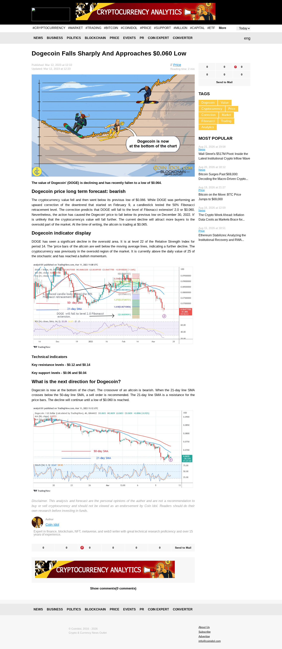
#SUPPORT (162, 28)
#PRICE (145, 28)
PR (142, 38)
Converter (183, 38)
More (222, 28)
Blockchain (95, 38)
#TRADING (93, 28)
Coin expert (158, 38)
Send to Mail (183, 547)
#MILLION (180, 28)
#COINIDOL (129, 28)
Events (129, 38)
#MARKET (75, 28)
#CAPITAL (197, 28)
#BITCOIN (111, 28)
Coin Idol (52, 525)
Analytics (207, 127)
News (38, 38)
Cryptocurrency (211, 108)
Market (226, 115)
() (113, 588)
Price (114, 38)
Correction (208, 115)
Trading (226, 121)
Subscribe (205, 631)
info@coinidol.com (210, 640)
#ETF (211, 28)
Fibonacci (208, 121)
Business (55, 38)
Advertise (204, 636)
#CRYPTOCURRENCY (49, 28)
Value (225, 102)
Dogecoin (208, 102)
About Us (204, 627)
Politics (74, 38)
